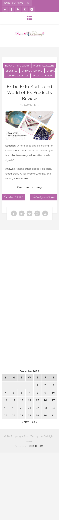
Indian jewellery (43, 65)
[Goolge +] (32, 9)
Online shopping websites (29, 73)
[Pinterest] (25, 9)
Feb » (34, 421)
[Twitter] (5, 9)
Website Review (43, 75)
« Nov (25, 421)
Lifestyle (11, 70)
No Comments (29, 104)
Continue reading (29, 187)
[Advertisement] (29, 263)
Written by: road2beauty (43, 197)
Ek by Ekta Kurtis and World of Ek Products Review (29, 92)
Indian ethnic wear (17, 65)
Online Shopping (32, 70)
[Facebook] (11, 9)
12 (13, 400)
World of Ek (20, 178)
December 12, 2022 (13, 197)
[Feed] (18, 9)
